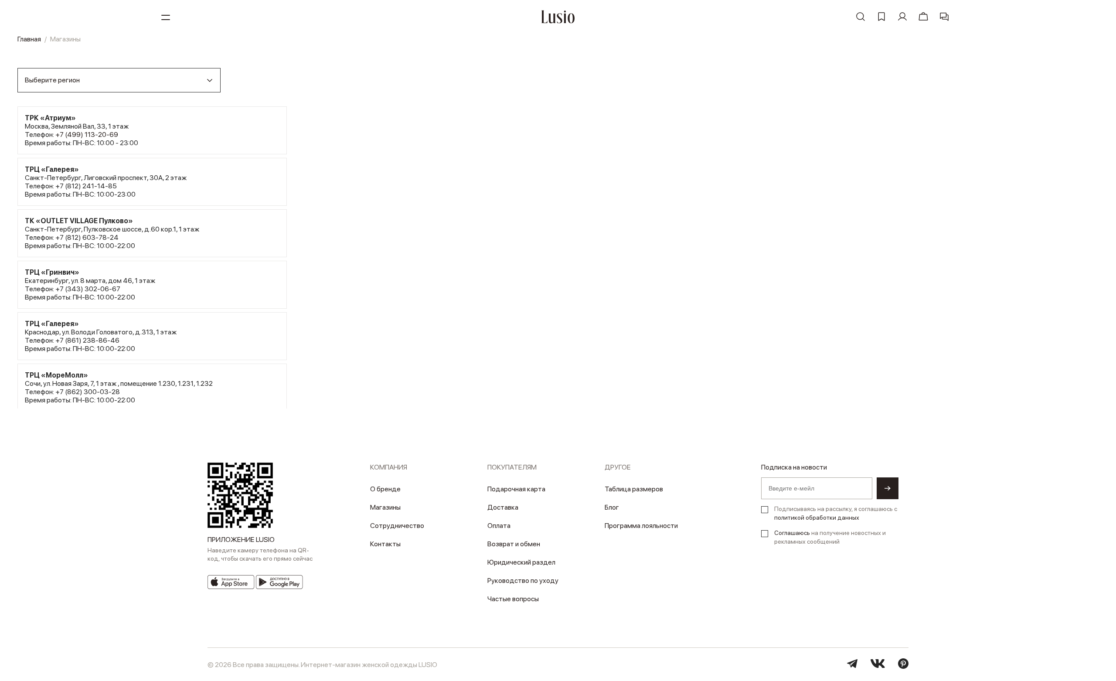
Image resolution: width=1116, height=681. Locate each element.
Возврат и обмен (513, 544)
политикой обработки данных (816, 517)
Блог (612, 507)
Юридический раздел (521, 562)
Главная (29, 39)
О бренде (385, 489)
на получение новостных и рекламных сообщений (830, 537)
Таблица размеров (634, 489)
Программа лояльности (641, 525)
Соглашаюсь (792, 532)
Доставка (502, 507)
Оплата (498, 525)
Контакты (385, 544)
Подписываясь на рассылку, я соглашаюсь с (835, 513)
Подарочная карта (516, 489)
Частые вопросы (513, 599)
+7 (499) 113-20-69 (86, 134)
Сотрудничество (397, 525)
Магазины (385, 507)
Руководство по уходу (522, 580)
